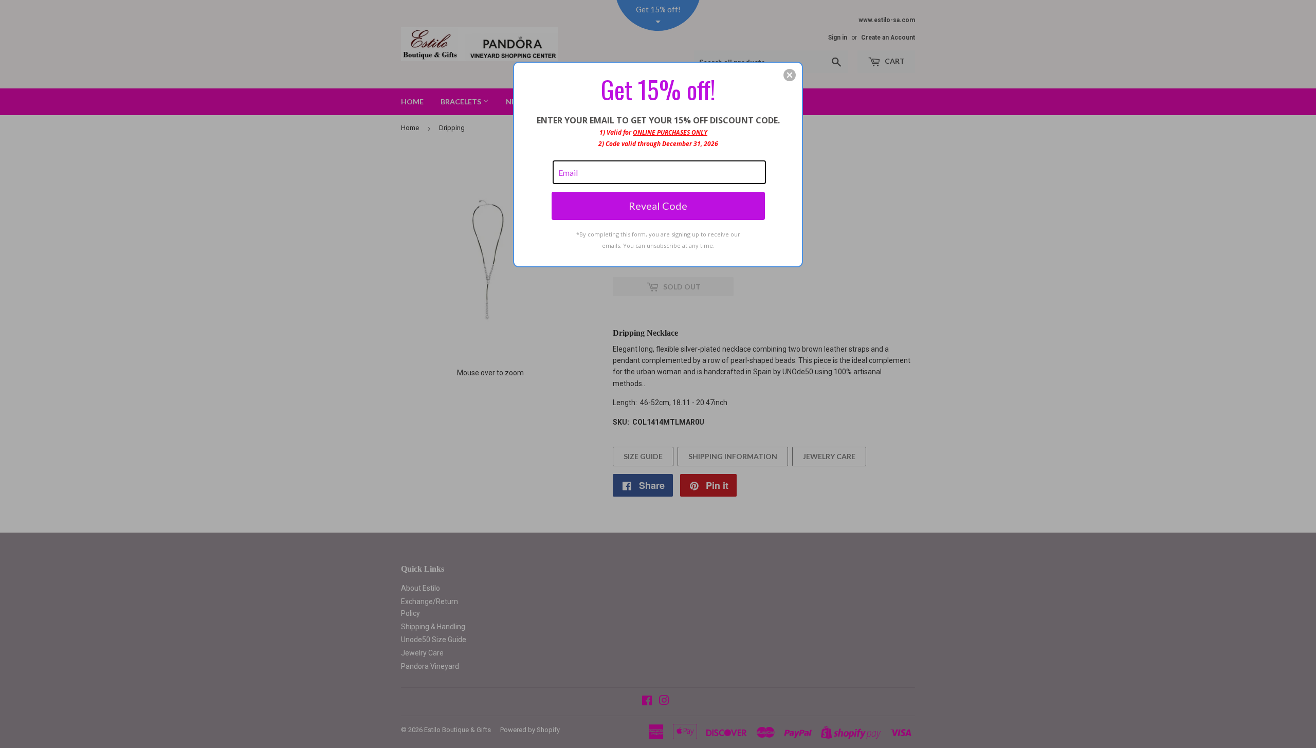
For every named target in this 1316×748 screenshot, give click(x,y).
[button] (789, 75)
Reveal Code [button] (658, 205)
